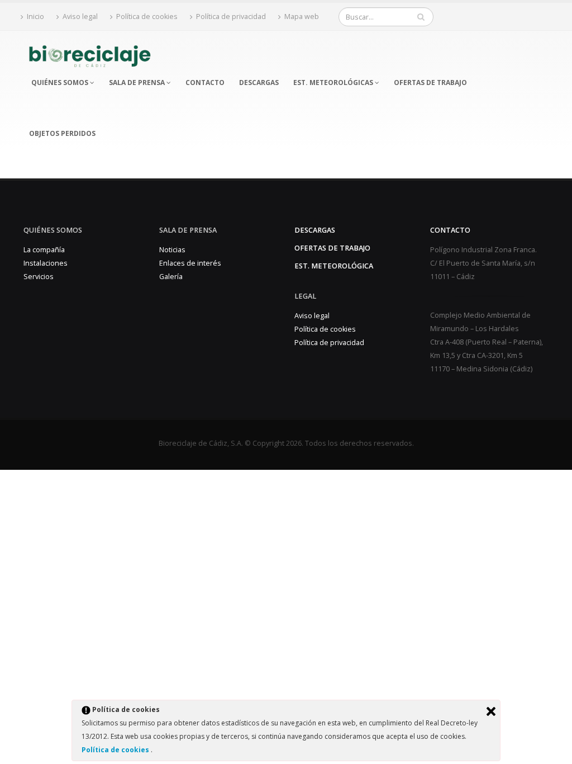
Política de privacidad (231, 16)
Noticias (172, 249)
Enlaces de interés (190, 263)
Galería (171, 276)
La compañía (44, 249)
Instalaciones (45, 263)
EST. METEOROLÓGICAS (334, 82)
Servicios (38, 276)
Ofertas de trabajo (332, 248)
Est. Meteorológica (333, 266)
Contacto (450, 230)
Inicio (35, 16)
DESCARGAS (259, 82)
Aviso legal (80, 16)
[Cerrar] (491, 711)
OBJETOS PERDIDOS (62, 133)
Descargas (314, 230)
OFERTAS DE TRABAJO (430, 82)
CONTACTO (205, 82)
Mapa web (301, 16)
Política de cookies (116, 749)
